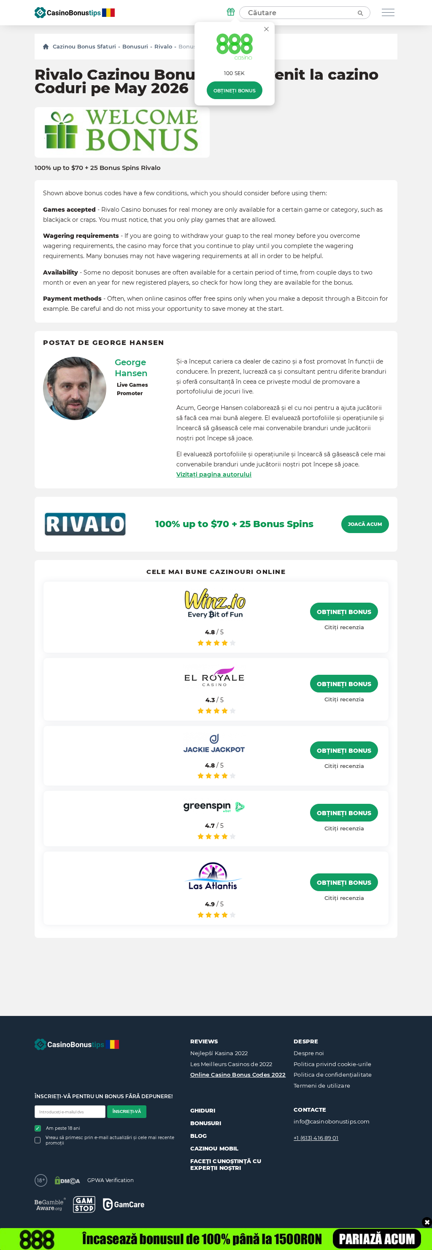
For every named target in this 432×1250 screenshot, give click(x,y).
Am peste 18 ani (63, 1128)
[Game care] (124, 1204)
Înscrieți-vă (127, 1111)
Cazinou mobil (214, 1148)
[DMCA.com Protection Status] (67, 1180)
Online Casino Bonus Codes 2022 (238, 1074)
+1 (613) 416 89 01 (316, 1137)
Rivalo (163, 46)
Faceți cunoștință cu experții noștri (226, 1164)
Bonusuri (135, 46)
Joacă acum (365, 524)
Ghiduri (203, 1110)
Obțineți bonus (234, 91)
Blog (198, 1135)
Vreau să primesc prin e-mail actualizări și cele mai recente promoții (110, 1140)
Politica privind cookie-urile (332, 1064)
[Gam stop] (84, 1204)
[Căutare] (359, 12)
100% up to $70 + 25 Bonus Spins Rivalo (98, 168)
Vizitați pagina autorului (213, 474)
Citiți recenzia (344, 627)
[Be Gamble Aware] (50, 1204)
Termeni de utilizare (322, 1085)
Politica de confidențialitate (333, 1074)
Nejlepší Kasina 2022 (219, 1053)
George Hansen (131, 367)
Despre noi (309, 1053)
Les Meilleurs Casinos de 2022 (231, 1064)
